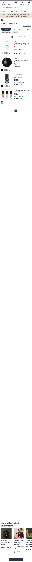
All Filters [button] (9, 37)
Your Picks (10, 11)
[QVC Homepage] (2, 20)
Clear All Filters (27, 26)
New (16, 11)
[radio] (2, 53)
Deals (3, 11)
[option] (16, 15)
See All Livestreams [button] (16, 560)
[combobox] (14, 7)
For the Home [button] (6, 32)
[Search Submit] (29, 7)
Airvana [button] (15, 32)
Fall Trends (23, 11)
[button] (3, 3)
